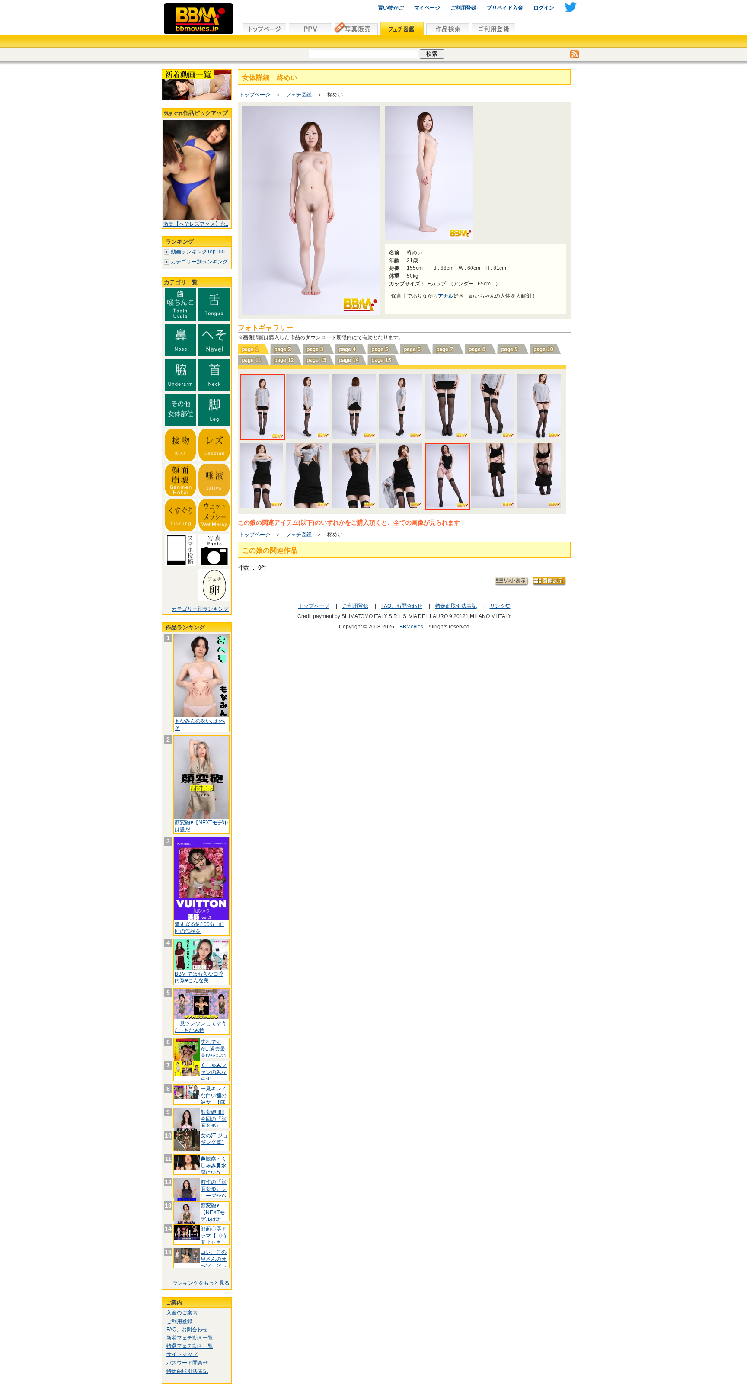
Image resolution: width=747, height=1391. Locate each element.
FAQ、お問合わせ (187, 1330)
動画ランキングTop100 (198, 252)
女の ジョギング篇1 (214, 1138)
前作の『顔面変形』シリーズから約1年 (214, 1192)
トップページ (254, 95)
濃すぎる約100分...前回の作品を (199, 927)
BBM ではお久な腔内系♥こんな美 (199, 977)
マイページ (427, 8)
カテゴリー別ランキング (199, 262)
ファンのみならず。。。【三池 (214, 1075)
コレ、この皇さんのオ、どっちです (214, 1262)
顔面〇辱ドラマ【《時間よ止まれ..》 (214, 1239)
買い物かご (391, 8)
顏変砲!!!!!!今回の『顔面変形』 (214, 1118)
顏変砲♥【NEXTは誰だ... (213, 1215)
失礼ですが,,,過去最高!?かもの (213, 1052)
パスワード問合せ (187, 1363)
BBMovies (411, 627)
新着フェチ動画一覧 (189, 1338)
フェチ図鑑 (299, 95)
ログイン (543, 8)
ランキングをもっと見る (201, 1283)
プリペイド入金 (505, 8)
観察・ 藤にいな (214, 1165)
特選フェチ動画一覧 (189, 1346)
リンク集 (500, 606)
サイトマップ (182, 1354)
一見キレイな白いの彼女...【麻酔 (214, 1099)
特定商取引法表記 (187, 1371)
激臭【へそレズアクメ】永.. (195, 224)
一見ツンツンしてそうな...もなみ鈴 (201, 1026)
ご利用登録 (463, 8)
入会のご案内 (182, 1313)
